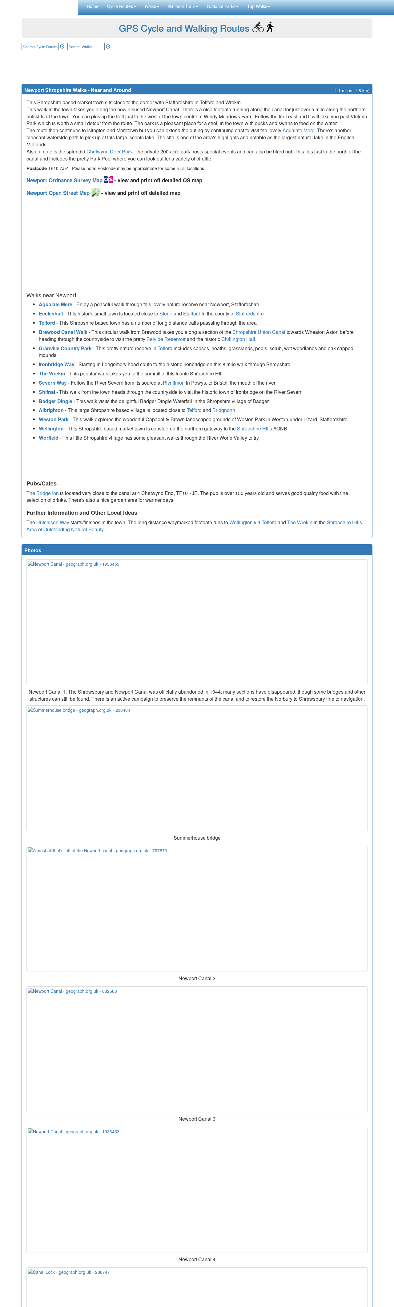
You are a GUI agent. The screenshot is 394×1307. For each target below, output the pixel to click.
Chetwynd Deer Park (109, 151)
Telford (47, 322)
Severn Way (53, 382)
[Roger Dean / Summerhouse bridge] (197, 768)
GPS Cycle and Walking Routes (184, 27)
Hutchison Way (52, 522)
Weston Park (54, 419)
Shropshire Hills (254, 428)
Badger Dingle (55, 401)
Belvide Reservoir (166, 339)
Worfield (48, 437)
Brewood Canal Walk (63, 331)
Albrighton (51, 410)
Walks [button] (150, 6)
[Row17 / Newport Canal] (197, 1049)
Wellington (51, 428)
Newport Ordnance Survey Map (65, 180)
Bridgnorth (223, 410)
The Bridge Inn (42, 493)
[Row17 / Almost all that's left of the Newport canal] (197, 908)
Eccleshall (51, 313)
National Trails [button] (181, 6)
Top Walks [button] (257, 6)
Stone (165, 313)
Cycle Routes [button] (120, 6)
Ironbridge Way (56, 364)
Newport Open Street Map (58, 192)
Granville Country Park (65, 348)
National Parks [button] (221, 6)
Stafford (191, 313)
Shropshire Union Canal (258, 331)
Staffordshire (250, 313)
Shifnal (47, 391)
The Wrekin (52, 373)
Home (92, 6)
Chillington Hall (238, 339)
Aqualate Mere (299, 130)
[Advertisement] (197, 67)
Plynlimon (174, 382)
